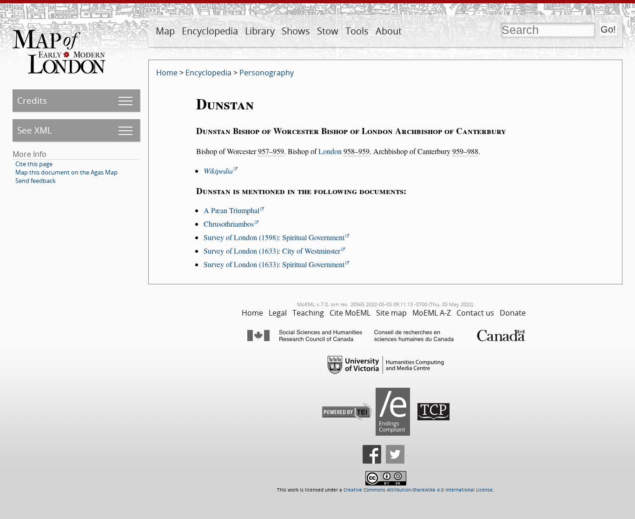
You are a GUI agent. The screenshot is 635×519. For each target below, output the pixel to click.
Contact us (475, 313)
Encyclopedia (210, 31)
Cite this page (34, 164)
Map (165, 31)
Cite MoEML (350, 313)
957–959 (271, 151)
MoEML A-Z (431, 313)
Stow (327, 31)
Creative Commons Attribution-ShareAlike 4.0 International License (418, 490)
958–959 (357, 151)
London (330, 151)
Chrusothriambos (229, 224)
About (389, 31)
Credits (32, 100)
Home (167, 72)
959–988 (465, 151)
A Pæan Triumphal (231, 210)
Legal (278, 313)
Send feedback (35, 180)
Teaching (308, 313)
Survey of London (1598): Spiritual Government (274, 237)
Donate (513, 313)
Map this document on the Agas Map (66, 172)
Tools (357, 31)
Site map (391, 313)
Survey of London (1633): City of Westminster (272, 251)
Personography (266, 72)
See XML (34, 130)
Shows (296, 31)
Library (260, 31)
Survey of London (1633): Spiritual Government (274, 264)
